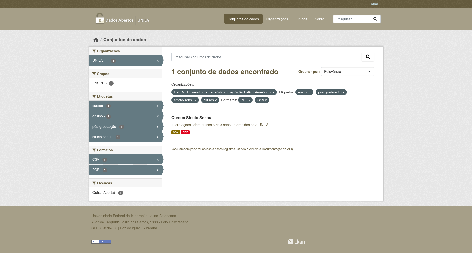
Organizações (277, 18)
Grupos (301, 18)
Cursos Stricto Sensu (191, 117)
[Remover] (273, 92)
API (251, 149)
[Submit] (375, 19)
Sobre (319, 18)
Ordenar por (308, 71)
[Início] (95, 39)
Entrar (373, 3)
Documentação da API (277, 149)
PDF (185, 132)
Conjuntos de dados (243, 18)
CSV (175, 132)
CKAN (296, 241)
